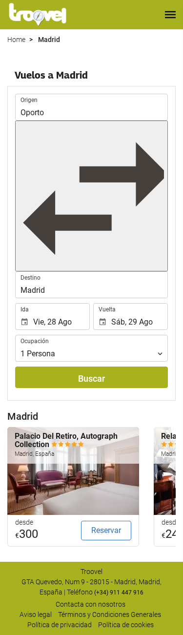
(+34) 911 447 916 (118, 592)
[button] (170, 14)
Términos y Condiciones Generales (109, 614)
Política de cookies (126, 625)
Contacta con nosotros (90, 604)
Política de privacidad (59, 625)
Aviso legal (36, 614)
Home (16, 39)
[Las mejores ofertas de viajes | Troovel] (37, 14)
